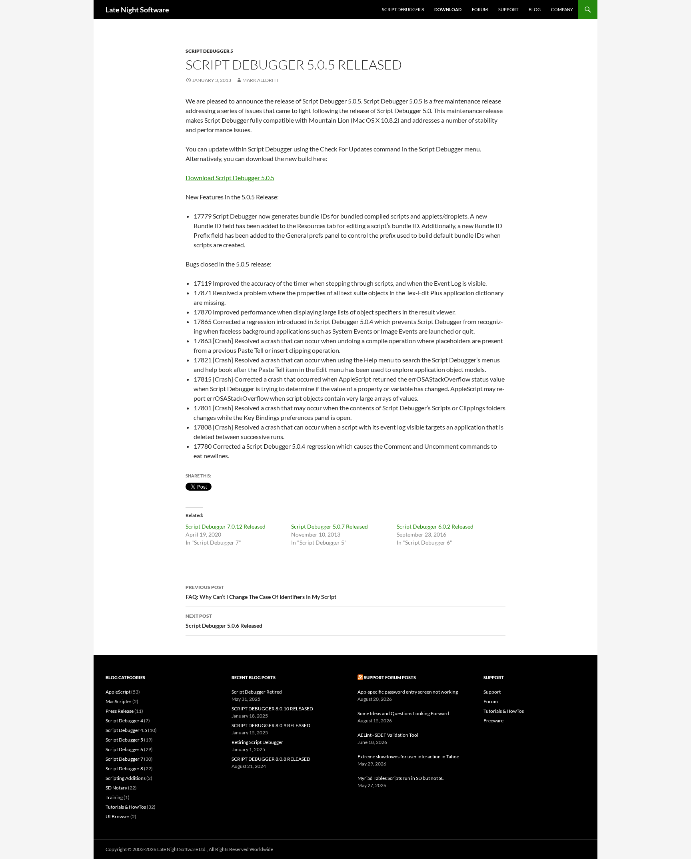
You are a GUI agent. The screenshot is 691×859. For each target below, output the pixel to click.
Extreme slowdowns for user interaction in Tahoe (408, 757)
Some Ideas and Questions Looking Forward (403, 713)
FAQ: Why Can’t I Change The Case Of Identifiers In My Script (261, 592)
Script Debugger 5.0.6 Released (224, 621)
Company (562, 9)
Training (114, 797)
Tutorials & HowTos (126, 807)
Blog (535, 9)
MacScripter (119, 701)
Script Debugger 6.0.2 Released (435, 526)
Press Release (120, 711)
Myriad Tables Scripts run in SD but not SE (400, 778)
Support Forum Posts (390, 677)
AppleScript (118, 692)
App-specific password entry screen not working (407, 692)
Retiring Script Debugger (257, 742)
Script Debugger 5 (209, 51)
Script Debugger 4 (124, 721)
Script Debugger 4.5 (126, 730)
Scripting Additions (126, 778)
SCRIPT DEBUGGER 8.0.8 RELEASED (271, 759)
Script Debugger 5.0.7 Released (329, 526)
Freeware (493, 721)
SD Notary (116, 788)
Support (508, 9)
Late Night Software (137, 9)
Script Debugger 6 (124, 749)
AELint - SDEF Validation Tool (387, 735)
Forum (480, 9)
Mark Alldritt (260, 80)
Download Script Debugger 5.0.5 (230, 177)
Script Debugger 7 (124, 759)
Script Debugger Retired (257, 692)
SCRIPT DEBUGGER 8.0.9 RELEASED (271, 725)
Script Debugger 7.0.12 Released (226, 526)
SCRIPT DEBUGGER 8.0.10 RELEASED (272, 709)
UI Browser (118, 816)
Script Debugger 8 (403, 9)
